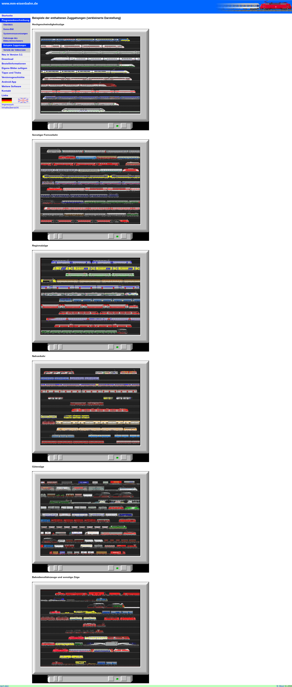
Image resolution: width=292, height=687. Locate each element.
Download (7, 59)
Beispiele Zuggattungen (14, 45)
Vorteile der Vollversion (14, 50)
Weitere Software (11, 86)
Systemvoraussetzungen (15, 33)
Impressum (8, 104)
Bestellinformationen (14, 63)
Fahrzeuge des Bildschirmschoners (13, 39)
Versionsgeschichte (13, 77)
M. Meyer (280, 686)
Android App (9, 81)
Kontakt (6, 90)
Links (5, 95)
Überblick (8, 24)
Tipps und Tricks (11, 72)
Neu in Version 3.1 (12, 54)
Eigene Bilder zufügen (14, 68)
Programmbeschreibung (15, 20)
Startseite (7, 15)
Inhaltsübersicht (10, 107)
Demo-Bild (8, 29)
